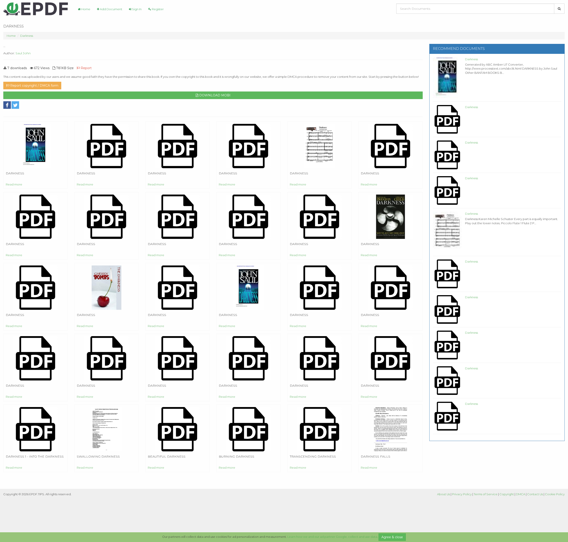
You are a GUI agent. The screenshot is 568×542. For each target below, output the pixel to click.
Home (85, 9)
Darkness (26, 35)
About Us (443, 494)
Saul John (23, 53)
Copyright (506, 494)
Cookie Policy (555, 494)
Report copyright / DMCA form (33, 86)
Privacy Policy (462, 494)
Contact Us (535, 494)
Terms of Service (485, 494)
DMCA (520, 494)
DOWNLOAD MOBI (214, 95)
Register (157, 9)
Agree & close (392, 537)
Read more (14, 184)
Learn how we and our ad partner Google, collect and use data (332, 536)
